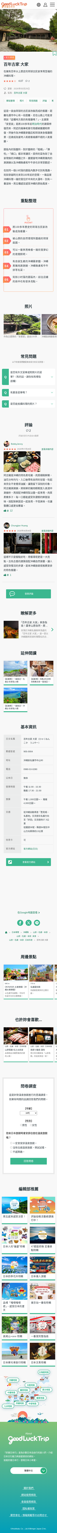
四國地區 (20, 1403)
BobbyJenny (17, 444)
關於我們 (28, 1488)
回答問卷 (28, 1161)
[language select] (38, 4)
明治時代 (37, 124)
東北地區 (46, 1390)
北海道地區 (44, 1372)
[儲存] (54, 53)
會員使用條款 (28, 1501)
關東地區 (40, 1398)
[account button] (45, 5)
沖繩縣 (26, 932)
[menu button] (52, 4)
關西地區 (24, 1390)
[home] (14, 5)
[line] (37, 923)
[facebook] (20, 923)
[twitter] (29, 923)
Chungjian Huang (19, 525)
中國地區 (11, 1392)
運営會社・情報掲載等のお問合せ (28, 1515)
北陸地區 (31, 1385)
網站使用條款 (28, 1495)
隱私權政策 (28, 1508)
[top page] (6, 932)
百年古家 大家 (20, 93)
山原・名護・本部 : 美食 (26, 936)
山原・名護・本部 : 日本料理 (20, 940)
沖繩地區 (13, 1380)
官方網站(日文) (31, 849)
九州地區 (8, 1406)
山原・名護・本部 (40, 932)
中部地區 (32, 1403)
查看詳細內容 (47, 449)
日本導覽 (15, 932)
